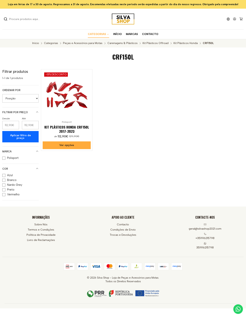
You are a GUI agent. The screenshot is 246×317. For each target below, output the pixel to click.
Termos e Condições (41, 229)
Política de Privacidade (41, 235)
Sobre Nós (40, 224)
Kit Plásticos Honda (186, 43)
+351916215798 (204, 238)
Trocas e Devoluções (123, 235)
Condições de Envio (123, 229)
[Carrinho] (241, 19)
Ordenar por (11, 90)
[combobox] (23, 19)
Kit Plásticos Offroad (156, 43)
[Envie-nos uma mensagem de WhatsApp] (238, 309)
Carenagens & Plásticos (122, 43)
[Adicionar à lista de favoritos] (87, 94)
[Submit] (5, 19)
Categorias (51, 43)
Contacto (123, 224)
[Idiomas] (228, 19)
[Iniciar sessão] (234, 19)
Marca (7, 151)
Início (35, 43)
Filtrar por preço (15, 112)
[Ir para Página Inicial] (123, 19)
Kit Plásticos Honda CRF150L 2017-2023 (66, 129)
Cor (5, 168)
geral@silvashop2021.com (205, 228)
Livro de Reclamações (41, 240)
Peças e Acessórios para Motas (82, 43)
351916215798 (205, 247)
